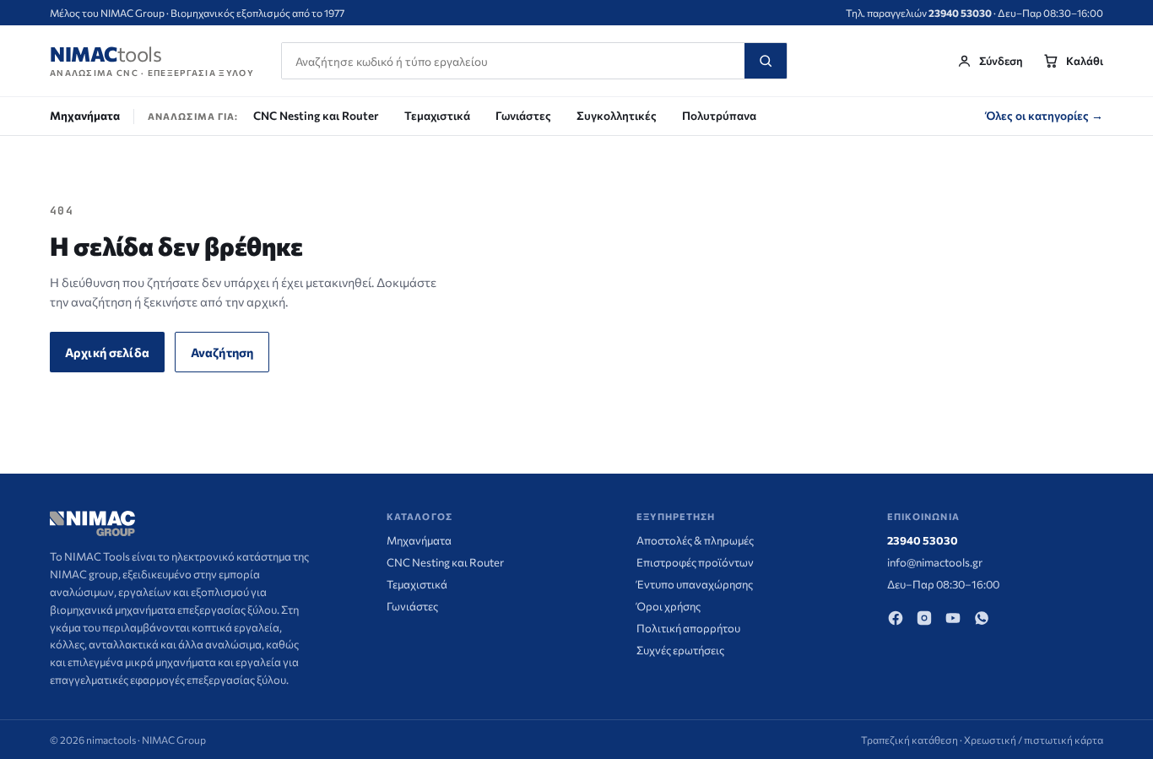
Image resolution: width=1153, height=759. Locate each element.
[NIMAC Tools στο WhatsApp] (981, 618)
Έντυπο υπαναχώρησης (694, 584)
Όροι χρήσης (668, 606)
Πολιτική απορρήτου (688, 628)
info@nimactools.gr (934, 562)
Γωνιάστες (523, 115)
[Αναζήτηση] (765, 61)
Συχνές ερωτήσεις (680, 650)
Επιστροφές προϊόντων (695, 562)
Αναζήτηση (222, 352)
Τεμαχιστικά (437, 115)
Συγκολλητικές (616, 115)
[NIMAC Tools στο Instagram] (924, 618)
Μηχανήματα (85, 115)
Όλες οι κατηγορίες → (1044, 115)
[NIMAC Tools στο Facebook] (895, 618)
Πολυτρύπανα (719, 115)
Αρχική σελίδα (107, 352)
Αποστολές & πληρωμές (695, 540)
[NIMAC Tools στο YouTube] (953, 618)
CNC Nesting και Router (316, 115)
